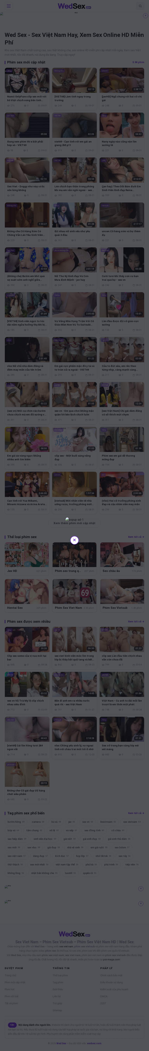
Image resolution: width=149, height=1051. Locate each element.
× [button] (74, 539)
